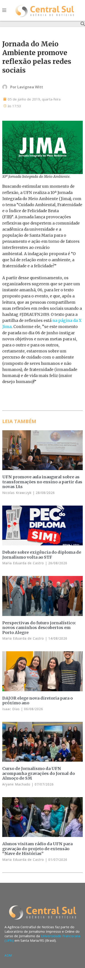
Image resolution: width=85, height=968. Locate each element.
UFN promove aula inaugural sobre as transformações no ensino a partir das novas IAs (42, 481)
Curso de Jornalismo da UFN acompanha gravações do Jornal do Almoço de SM (38, 773)
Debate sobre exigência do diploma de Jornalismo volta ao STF (41, 555)
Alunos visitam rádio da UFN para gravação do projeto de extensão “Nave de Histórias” (37, 848)
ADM (8, 955)
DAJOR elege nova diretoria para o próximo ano (37, 701)
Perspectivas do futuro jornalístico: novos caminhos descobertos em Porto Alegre (39, 627)
